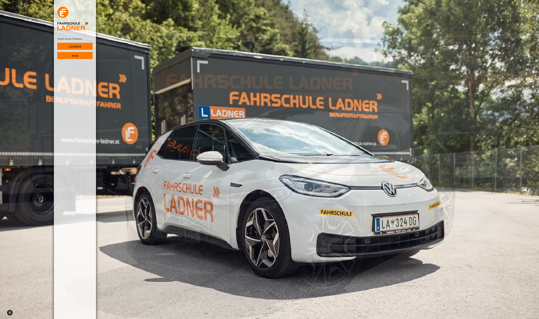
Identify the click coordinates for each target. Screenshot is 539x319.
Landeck (74, 46)
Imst (75, 55)
